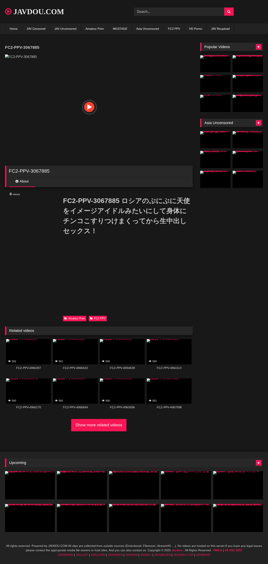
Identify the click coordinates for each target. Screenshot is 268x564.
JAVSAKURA (162, 554)
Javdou (177, 550)
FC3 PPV (174, 28)
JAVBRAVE (203, 554)
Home (14, 28)
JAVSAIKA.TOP (183, 554)
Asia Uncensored (147, 28)
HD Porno (195, 28)
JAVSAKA (131, 554)
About (23, 181)
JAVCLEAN (98, 554)
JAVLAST (82, 554)
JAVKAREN (115, 554)
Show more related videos (98, 425)
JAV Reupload (220, 28)
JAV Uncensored (65, 28)
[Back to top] (255, 551)
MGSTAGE (120, 28)
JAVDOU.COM (38, 12)
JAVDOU (146, 554)
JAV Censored (36, 28)
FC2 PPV (100, 318)
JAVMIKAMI (65, 554)
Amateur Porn (94, 28)
